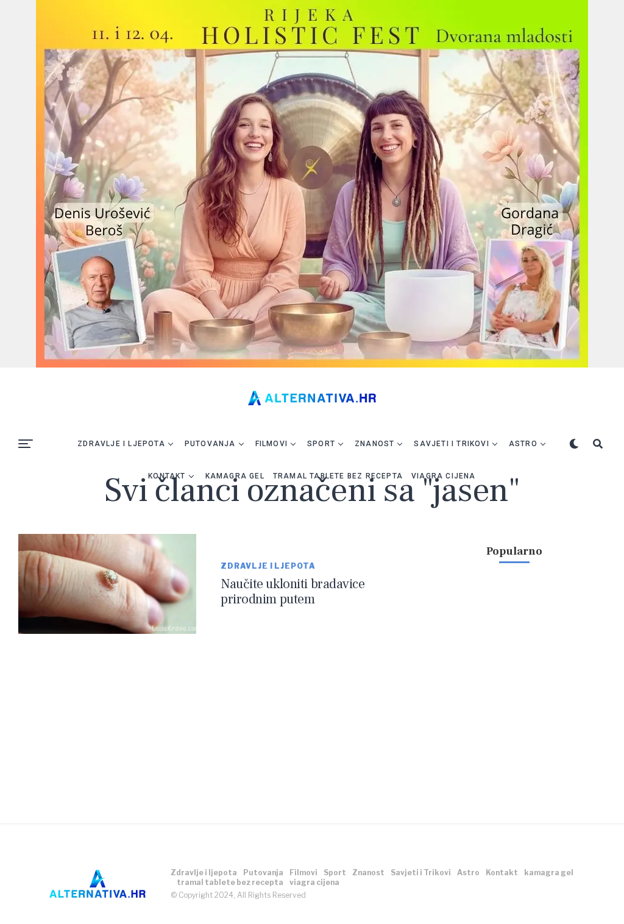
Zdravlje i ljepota (121, 443)
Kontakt (166, 476)
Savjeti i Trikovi (451, 443)
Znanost (374, 443)
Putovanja (210, 443)
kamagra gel (234, 476)
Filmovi (271, 443)
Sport (321, 443)
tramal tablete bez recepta (338, 476)
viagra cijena (443, 476)
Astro (523, 443)
